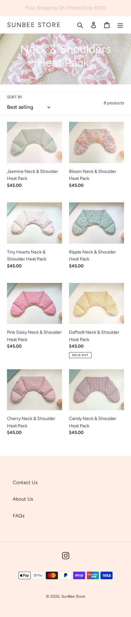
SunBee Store (34, 25)
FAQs (18, 516)
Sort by (14, 97)
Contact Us (25, 482)
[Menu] (120, 25)
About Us (23, 499)
